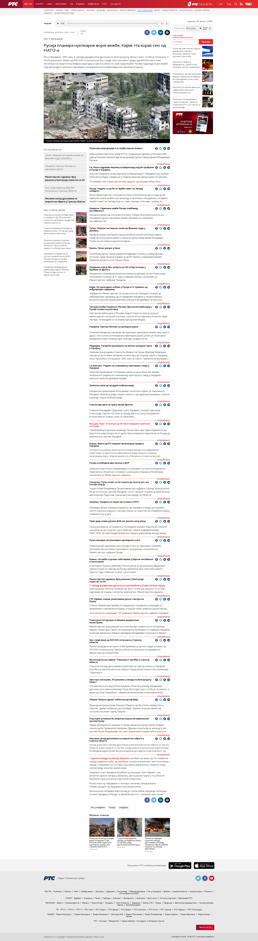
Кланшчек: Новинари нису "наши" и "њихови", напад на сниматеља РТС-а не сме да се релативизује (186, 103)
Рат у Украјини (145, 10)
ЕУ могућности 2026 (64, 13)
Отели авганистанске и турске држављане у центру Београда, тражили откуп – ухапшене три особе (186, 52)
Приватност (49, 937)
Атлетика (141, 898)
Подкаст (48, 13)
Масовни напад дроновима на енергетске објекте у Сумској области (65, 200)
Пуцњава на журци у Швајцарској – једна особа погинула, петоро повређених (186, 64)
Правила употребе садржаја (80, 937)
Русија (112, 807)
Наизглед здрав (133, 905)
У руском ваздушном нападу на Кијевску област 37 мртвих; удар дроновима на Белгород (59, 231)
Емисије (93, 4)
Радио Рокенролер (153, 914)
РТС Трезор (165, 909)
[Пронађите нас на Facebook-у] (205, 878)
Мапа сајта (205, 927)
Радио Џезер (204, 914)
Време (157, 10)
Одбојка (107, 898)
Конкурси (141, 921)
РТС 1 (63, 909)
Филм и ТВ (148, 903)
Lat (220, 4)
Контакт (103, 921)
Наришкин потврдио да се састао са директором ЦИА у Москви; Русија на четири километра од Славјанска (57, 257)
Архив (129, 916)
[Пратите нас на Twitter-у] (198, 878)
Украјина (123, 807)
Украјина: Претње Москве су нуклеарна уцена (60, 167)
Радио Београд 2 (82, 914)
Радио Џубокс (171, 914)
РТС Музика (179, 909)
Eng (229, 4)
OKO (49, 4)
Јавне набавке (128, 921)
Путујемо (109, 903)
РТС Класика (140, 909)
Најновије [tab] (178, 35)
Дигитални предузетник (186, 903)
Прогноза (179, 28)
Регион (59, 10)
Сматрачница (186, 10)
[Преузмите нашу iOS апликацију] (204, 865)
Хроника (90, 10)
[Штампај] (167, 32)
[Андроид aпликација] (193, 122)
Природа (168, 903)
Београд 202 (117, 914)
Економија (112, 10)
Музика (85, 903)
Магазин (60, 4)
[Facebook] (147, 32)
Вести (28, 4)
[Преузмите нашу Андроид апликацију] (180, 865)
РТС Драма (113, 909)
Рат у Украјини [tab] (54, 210)
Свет (67, 10)
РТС (104, 4)
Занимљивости (72, 903)
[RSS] (241, 4)
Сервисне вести (169, 10)
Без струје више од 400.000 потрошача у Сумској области (60, 189)
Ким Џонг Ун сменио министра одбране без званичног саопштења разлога (186, 90)
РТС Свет (89, 909)
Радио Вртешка (188, 914)
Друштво (101, 10)
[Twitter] (154, 32)
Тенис (97, 898)
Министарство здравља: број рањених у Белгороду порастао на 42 (65, 178)
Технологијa (96, 903)
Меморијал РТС (185, 898)
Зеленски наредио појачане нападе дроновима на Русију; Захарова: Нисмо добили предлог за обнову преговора (57, 244)
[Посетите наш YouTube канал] (211, 878)
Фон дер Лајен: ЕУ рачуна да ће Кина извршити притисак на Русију (119, 425)
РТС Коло (153, 909)
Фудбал (77, 898)
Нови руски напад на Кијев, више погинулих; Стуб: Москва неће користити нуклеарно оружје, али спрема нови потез (59, 219)
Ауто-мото (152, 898)
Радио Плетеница (134, 914)
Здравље (136, 903)
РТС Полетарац (195, 909)
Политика (49, 10)
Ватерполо (129, 898)
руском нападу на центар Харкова (110, 758)
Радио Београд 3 (101, 914)
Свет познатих (122, 903)
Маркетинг (114, 921)
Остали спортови (168, 898)
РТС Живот (126, 909)
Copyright (60, 937)
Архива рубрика (202, 10)
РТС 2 (71, 909)
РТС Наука (101, 909)
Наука (158, 903)
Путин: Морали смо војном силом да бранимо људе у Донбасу (64, 157)
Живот (60, 903)
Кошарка (88, 898)
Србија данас (78, 10)
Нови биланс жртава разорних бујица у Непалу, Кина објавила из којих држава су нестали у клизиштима (187, 78)
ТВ (71, 4)
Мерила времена (128, 10)
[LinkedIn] (160, 32)
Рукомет (117, 898)
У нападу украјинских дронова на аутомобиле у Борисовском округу (127, 585)
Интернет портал (156, 921)
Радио (80, 4)
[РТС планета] (199, 4)
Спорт (39, 4)
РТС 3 (79, 909)
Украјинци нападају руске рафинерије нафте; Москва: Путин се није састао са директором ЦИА (56, 271)
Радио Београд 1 (64, 914)
